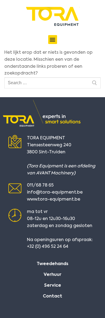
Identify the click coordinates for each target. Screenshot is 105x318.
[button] (52, 39)
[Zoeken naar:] (52, 83)
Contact (52, 296)
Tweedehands (52, 264)
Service (52, 285)
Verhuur (52, 275)
